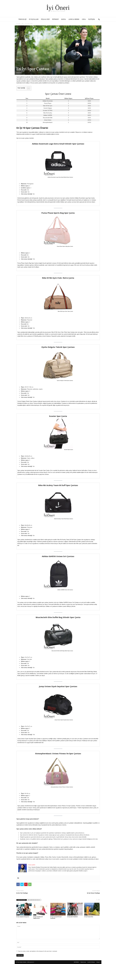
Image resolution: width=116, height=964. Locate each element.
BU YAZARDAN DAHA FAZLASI (34, 900)
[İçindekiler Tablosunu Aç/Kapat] (28, 88)
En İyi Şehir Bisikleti (72, 916)
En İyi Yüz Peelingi (22, 893)
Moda (63, 19)
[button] (99, 19)
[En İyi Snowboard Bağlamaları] (41, 909)
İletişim (91, 19)
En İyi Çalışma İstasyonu (22, 916)
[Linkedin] (18, 878)
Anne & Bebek (73, 19)
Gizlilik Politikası (91, 962)
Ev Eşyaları (33, 19)
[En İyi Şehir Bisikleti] (75, 909)
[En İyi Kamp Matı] (92, 909)
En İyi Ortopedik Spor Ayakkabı (56, 917)
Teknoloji (22, 19)
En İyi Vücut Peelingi (93, 893)
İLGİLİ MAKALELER (21, 900)
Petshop (55, 19)
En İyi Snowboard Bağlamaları (38, 917)
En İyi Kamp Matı (88, 916)
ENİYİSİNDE (76, 962)
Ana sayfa (18, 23)
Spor (22, 23)
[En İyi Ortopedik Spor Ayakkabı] (58, 909)
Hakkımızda (83, 962)
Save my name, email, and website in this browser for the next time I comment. (37, 951)
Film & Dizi (45, 19)
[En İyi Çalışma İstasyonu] (24, 909)
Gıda (84, 19)
